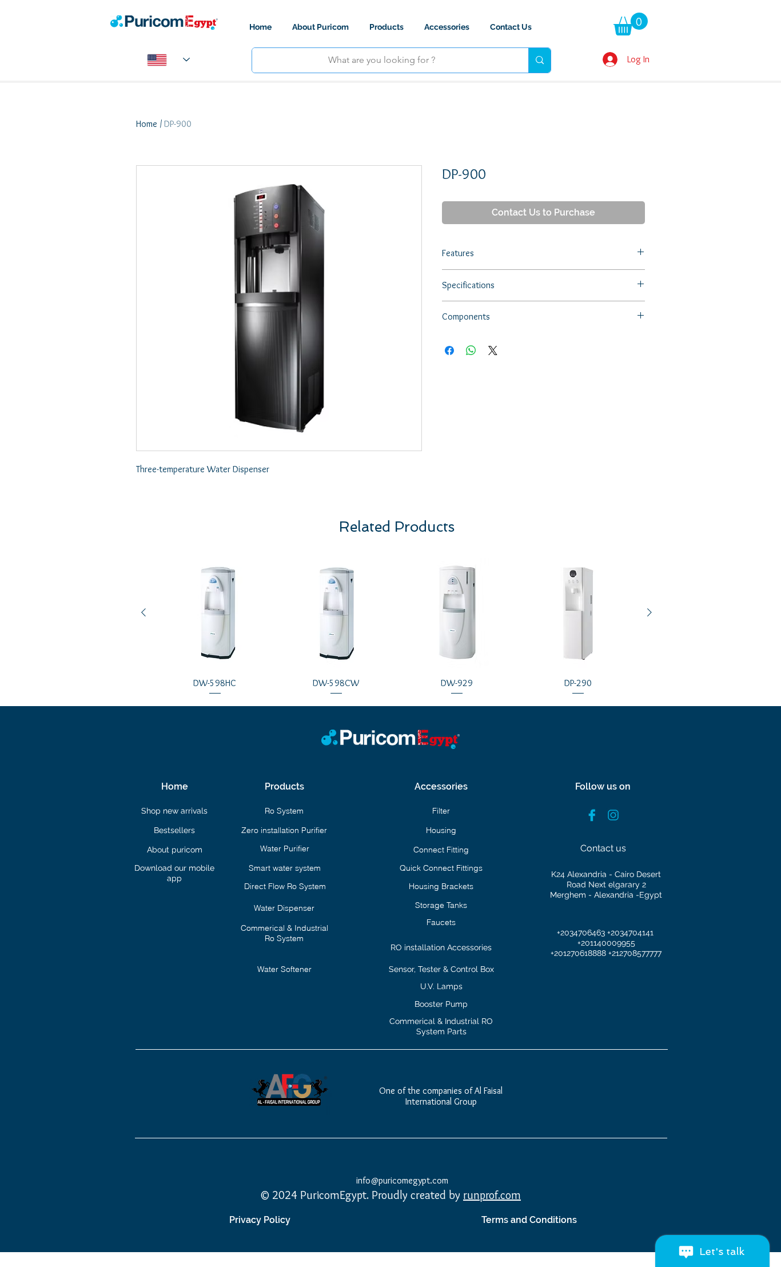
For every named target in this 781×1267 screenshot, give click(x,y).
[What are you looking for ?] (539, 60)
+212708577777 (635, 953)
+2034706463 (582, 932)
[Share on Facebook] (449, 350)
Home (146, 123)
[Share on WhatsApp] (471, 350)
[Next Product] (649, 612)
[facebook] (592, 815)
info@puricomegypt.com (402, 1180)
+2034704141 (630, 932)
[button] (630, 24)
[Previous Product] (143, 612)
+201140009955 (606, 942)
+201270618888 (579, 953)
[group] (396, 627)
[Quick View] (215, 613)
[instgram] (613, 815)
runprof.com (492, 1195)
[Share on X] (493, 350)
